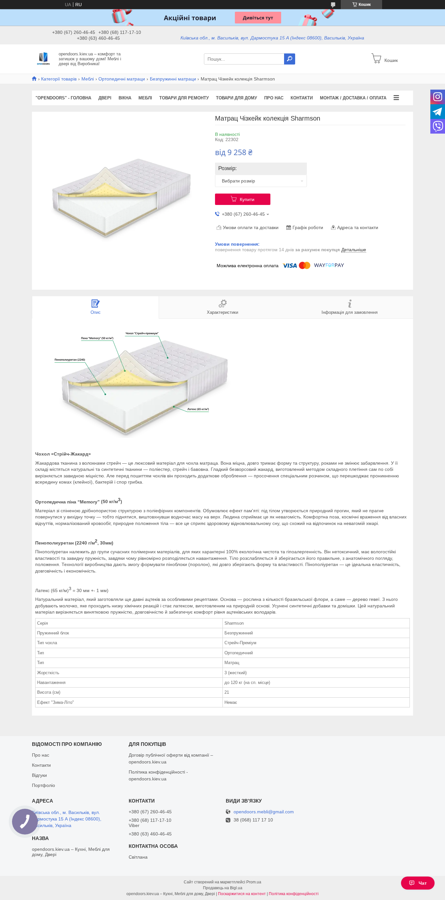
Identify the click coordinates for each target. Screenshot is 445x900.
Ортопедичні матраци (121, 78)
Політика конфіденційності (294, 894)
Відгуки (39, 775)
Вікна (125, 97)
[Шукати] (289, 59)
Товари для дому (236, 97)
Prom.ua (253, 882)
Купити (247, 199)
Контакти (302, 97)
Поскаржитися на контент (242, 894)
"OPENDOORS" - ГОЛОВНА (63, 97)
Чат (423, 883)
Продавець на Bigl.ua (222, 888)
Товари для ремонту (184, 97)
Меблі (87, 78)
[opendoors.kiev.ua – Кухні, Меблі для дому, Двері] (43, 58)
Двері (104, 97)
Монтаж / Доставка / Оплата (353, 97)
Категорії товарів (59, 78)
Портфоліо (43, 785)
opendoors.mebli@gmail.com (264, 811)
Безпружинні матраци (173, 78)
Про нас (273, 97)
